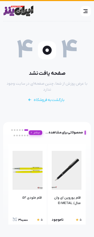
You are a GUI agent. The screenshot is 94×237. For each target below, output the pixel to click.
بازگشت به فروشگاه (49, 100)
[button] (85, 11)
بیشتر (37, 132)
